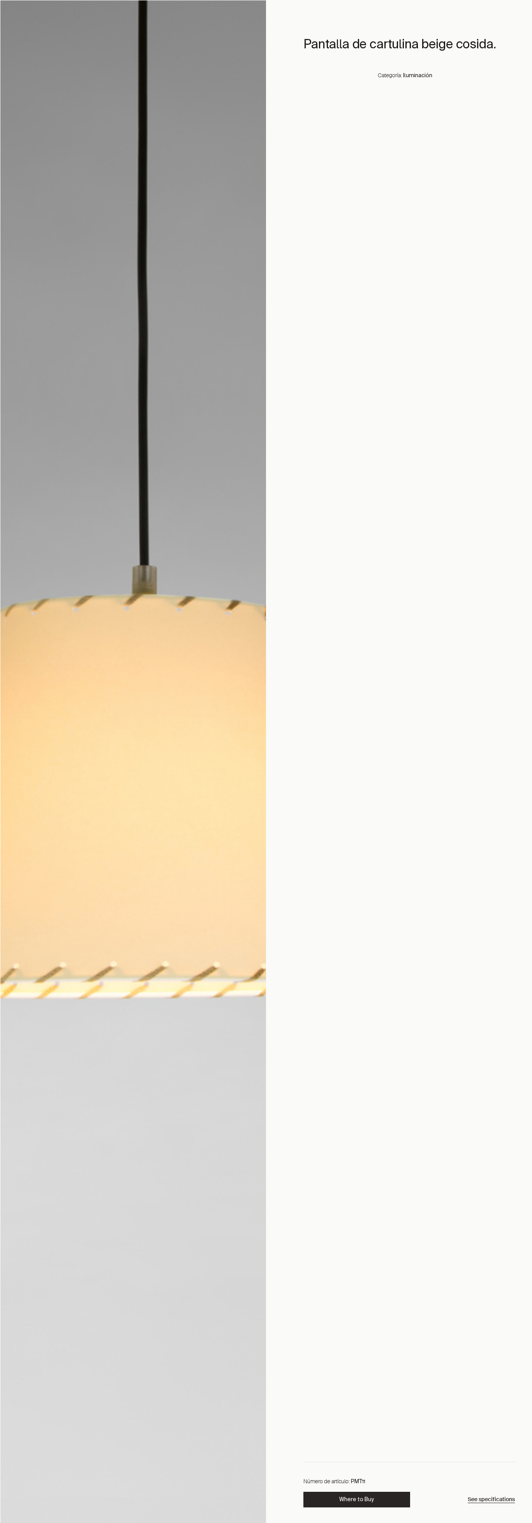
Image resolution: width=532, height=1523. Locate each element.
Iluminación (417, 75)
